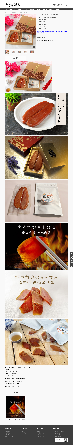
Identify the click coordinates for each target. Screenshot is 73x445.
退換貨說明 (41, 433)
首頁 (6, 12)
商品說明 (15, 58)
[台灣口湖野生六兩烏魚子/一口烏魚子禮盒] (20, 31)
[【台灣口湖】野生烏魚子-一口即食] (16, 407)
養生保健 (38, 9)
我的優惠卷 (9, 434)
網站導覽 (24, 433)
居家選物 (58, 9)
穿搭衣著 (45, 9)
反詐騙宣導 (41, 436)
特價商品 (8, 431)
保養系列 (51, 9)
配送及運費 (41, 431)
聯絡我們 (24, 431)
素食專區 (32, 9)
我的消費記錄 (9, 436)
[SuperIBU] (13, 4)
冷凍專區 (19, 9)
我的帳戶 (8, 433)
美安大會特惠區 (12, 9)
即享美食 (25, 9)
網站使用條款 (41, 434)
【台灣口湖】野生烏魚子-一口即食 (15, 420)
